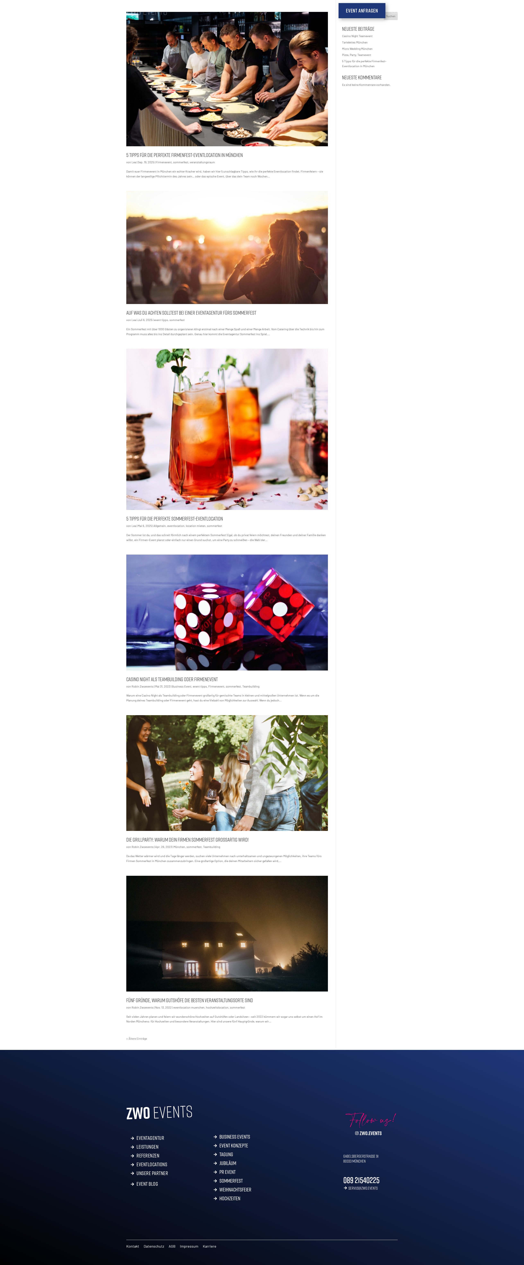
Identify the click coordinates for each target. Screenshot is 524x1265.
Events (146, 11)
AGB (172, 1246)
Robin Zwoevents (143, 686)
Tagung (226, 1155)
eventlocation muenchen (188, 1007)
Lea (134, 162)
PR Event (227, 1173)
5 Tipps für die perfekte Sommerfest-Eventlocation (174, 518)
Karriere (209, 1246)
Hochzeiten (229, 1199)
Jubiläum (227, 1164)
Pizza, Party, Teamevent (356, 55)
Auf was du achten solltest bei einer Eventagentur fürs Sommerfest (191, 313)
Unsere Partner (152, 1173)
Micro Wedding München (357, 48)
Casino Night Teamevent (357, 36)
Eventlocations (152, 1163)
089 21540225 (361, 1180)
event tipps (161, 320)
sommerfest (180, 162)
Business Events (234, 1137)
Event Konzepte (233, 1146)
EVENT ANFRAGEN (362, 10)
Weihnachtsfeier (235, 1190)
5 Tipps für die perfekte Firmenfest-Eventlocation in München (184, 155)
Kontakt (132, 1246)
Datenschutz (154, 1246)
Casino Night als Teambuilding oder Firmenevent (172, 679)
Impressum (189, 1246)
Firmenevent (164, 162)
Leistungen (147, 1146)
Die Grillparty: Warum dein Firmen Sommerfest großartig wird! (187, 839)
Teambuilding (250, 686)
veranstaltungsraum (202, 162)
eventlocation (175, 526)
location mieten (196, 526)
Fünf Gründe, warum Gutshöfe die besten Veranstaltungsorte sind (189, 1000)
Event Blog (147, 1183)
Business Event (181, 686)
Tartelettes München (355, 42)
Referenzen (148, 1155)
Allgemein (160, 526)
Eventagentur (150, 1137)
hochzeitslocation (217, 1007)
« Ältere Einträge (136, 1038)
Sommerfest (231, 1181)
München (179, 847)
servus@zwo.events (363, 1188)
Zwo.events (371, 1133)
